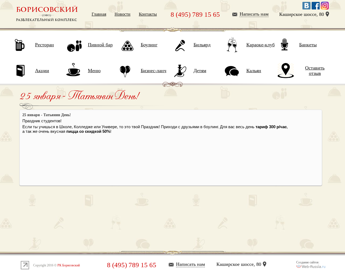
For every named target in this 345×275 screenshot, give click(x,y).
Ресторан (44, 44)
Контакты (148, 14)
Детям (200, 70)
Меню (94, 70)
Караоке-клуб (260, 44)
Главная (99, 14)
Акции (42, 70)
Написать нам (254, 14)
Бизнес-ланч (153, 70)
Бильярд (202, 44)
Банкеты (308, 44)
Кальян (253, 70)
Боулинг (149, 44)
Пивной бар (100, 44)
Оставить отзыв (315, 70)
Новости (122, 14)
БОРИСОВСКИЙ (47, 9)
